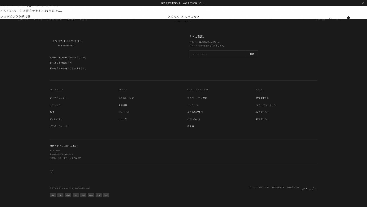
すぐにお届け (56, 119)
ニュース (123, 119)
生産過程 (123, 105)
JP (337, 20)
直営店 (190, 126)
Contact (320, 20)
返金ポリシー (262, 112)
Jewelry (23, 19)
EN (310, 188)
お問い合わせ (194, 119)
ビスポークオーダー (59, 126)
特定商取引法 (262, 98)
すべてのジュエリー (59, 98)
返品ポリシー (293, 187)
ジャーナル (124, 112)
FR (316, 188)
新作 (52, 112)
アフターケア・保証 (197, 98)
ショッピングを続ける (15, 16)
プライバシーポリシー (267, 105)
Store (83, 19)
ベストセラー (56, 105)
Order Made (55, 19)
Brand (71, 19)
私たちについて (126, 98)
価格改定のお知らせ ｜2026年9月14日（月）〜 (183, 2)
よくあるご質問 (195, 112)
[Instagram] (51, 172)
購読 (252, 54)
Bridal (37, 19)
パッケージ (192, 105)
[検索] (330, 20)
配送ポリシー (262, 119)
